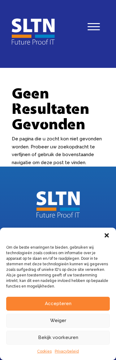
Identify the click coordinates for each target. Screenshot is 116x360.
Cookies (44, 351)
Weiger (58, 320)
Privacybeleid (67, 351)
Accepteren (58, 303)
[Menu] (94, 28)
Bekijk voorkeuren (58, 337)
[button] (107, 235)
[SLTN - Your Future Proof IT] (58, 216)
